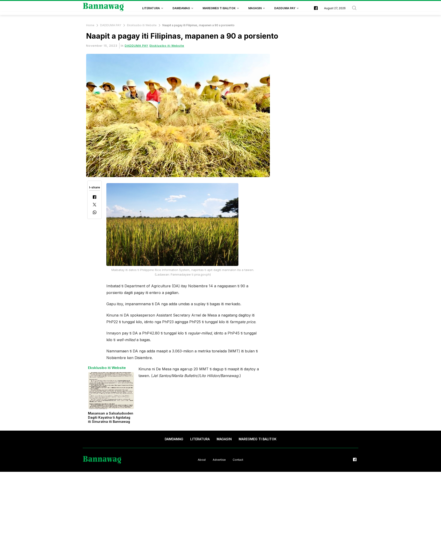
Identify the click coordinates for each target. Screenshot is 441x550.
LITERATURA (151, 8)
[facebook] (315, 8)
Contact (238, 459)
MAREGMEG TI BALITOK (219, 8)
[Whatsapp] (94, 213)
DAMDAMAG (181, 8)
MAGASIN (255, 8)
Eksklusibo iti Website (142, 25)
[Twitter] (94, 205)
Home (90, 25)
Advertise (219, 459)
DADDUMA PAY (284, 8)
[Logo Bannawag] (103, 8)
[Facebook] (94, 197)
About (202, 459)
